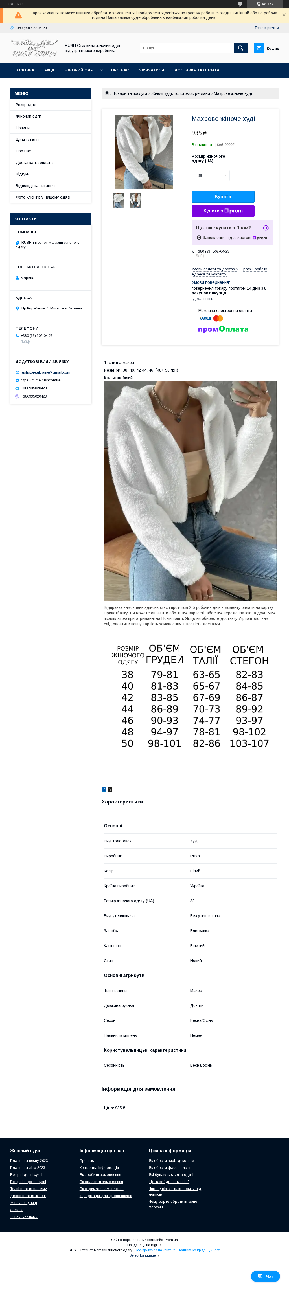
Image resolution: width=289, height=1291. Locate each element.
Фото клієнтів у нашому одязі (43, 197)
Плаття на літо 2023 (27, 1167)
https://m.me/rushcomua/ (41, 380)
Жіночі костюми (24, 1217)
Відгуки (22, 174)
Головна (24, 70)
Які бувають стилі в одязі (171, 1175)
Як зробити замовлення (100, 1175)
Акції (49, 70)
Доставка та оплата (196, 70)
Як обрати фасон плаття (170, 1167)
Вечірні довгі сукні (26, 1175)
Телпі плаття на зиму (28, 1189)
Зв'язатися (151, 70)
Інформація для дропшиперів (106, 1196)
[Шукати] (241, 48)
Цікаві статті (27, 139)
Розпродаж (26, 104)
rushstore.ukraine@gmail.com (45, 372)
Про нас (120, 70)
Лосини (16, 1210)
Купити (223, 196)
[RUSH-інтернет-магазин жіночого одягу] (34, 55)
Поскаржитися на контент (155, 1250)
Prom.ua (171, 1240)
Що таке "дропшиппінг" (169, 1182)
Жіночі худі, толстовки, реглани (180, 93)
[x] (110, 790)
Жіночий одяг (79, 70)
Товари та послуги (130, 93)
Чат (269, 1276)
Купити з (213, 210)
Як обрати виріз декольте (171, 1160)
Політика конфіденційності (199, 1250)
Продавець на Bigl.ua (144, 1245)
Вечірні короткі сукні (28, 1182)
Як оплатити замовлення (101, 1182)
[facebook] (104, 790)
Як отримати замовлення (102, 1189)
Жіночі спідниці (23, 1203)
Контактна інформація (99, 1167)
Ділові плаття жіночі (28, 1196)
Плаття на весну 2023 (29, 1160)
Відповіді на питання (35, 185)
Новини (23, 128)
